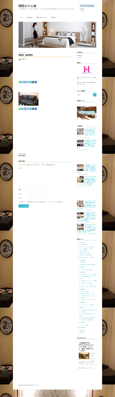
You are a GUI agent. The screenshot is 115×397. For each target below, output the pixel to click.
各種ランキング (84, 253)
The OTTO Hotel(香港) (86, 320)
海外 (81, 307)
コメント (21, 168)
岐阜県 (81, 302)
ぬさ (26, 59)
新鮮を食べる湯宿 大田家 (87, 264)
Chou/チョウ (84, 292)
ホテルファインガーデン (87, 300)
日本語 (82, 11)
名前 (20, 189)
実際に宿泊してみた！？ (85, 257)
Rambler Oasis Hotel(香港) (87, 318)
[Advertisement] (45, 70)
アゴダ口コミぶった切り (86, 247)
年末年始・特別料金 (85, 255)
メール (20, 194)
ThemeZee (36, 385)
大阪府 (81, 289)
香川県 (81, 322)
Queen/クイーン (85, 283)
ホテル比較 (82, 251)
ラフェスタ (84, 325)
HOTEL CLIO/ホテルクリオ (87, 275)
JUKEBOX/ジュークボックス (88, 281)
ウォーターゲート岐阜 (86, 305)
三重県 (81, 262)
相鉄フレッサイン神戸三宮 (87, 287)
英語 (81, 332)
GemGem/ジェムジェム (87, 294)
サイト (20, 198)
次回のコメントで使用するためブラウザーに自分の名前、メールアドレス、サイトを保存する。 (41, 202)
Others (80, 242)
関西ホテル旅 (27, 6)
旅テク (81, 330)
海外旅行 (53, 17)
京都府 (81, 267)
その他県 (82, 260)
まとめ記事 (29, 17)
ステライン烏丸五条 (86, 270)
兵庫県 (81, 272)
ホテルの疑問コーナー (85, 249)
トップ (21, 17)
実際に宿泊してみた (41, 17)
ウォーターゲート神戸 (86, 285)
